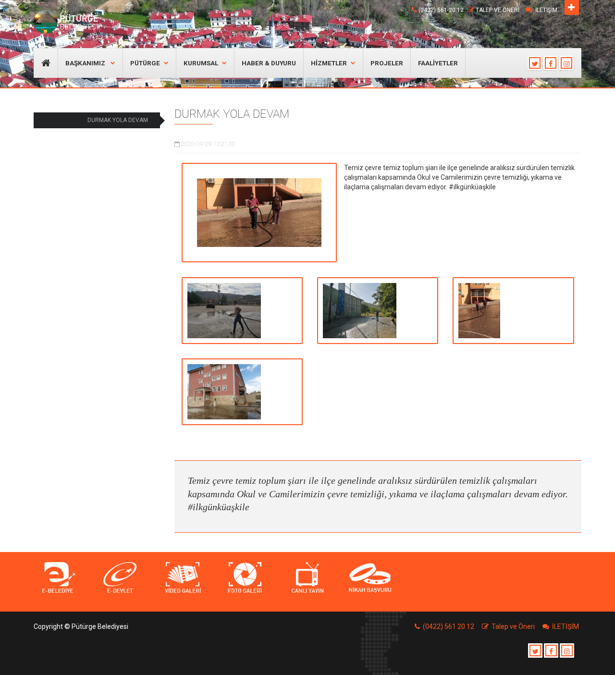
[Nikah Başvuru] (370, 578)
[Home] (68, 22)
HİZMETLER (329, 63)
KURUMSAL (201, 63)
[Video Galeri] (183, 578)
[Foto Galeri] (245, 578)
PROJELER (386, 63)
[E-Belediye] (58, 578)
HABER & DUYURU (269, 63)
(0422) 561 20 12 (441, 10)
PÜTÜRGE (145, 63)
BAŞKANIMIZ (86, 63)
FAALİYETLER (438, 63)
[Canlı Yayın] (307, 578)
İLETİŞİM (546, 10)
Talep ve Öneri (497, 10)
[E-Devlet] (120, 578)
